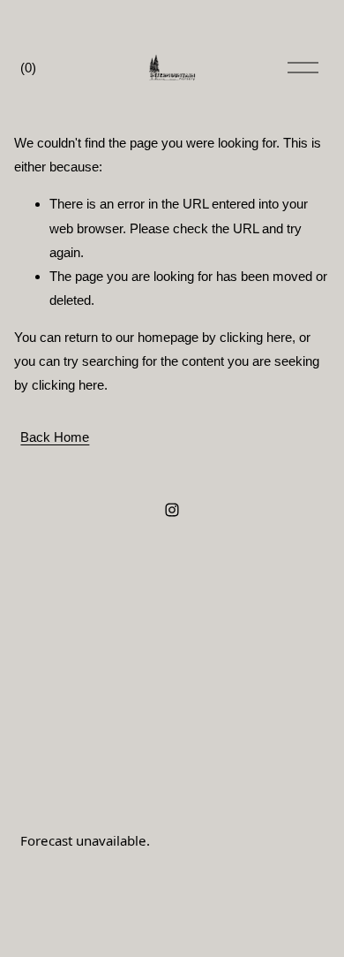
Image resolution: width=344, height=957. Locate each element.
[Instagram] (172, 510)
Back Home (54, 436)
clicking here (256, 337)
